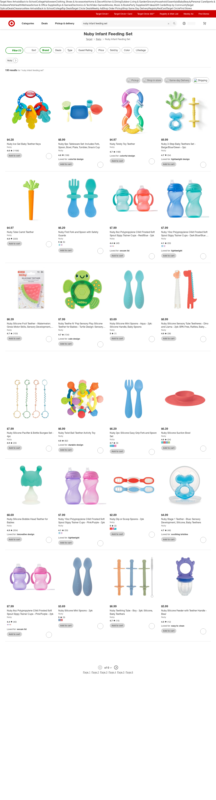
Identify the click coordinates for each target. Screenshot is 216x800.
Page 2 (95, 672)
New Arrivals (31, 8)
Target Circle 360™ (145, 14)
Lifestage (141, 50)
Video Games (98, 5)
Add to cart (14, 155)
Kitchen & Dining (112, 1)
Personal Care (198, 1)
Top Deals (67, 8)
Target (89, 39)
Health (17, 5)
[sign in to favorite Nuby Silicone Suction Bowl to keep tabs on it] (203, 448)
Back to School (28, 1)
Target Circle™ (102, 14)
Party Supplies (137, 5)
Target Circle (173, 8)
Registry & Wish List (169, 14)
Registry (152, 8)
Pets (12, 5)
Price (101, 50)
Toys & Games (64, 5)
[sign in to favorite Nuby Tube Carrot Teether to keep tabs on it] (49, 244)
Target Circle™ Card (123, 14)
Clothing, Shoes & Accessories (72, 1)
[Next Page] (208, 50)
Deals (11, 8)
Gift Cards (160, 5)
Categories (28, 23)
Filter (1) (16, 50)
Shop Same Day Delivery (135, 8)
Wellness (26, 5)
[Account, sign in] (190, 23)
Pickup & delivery (64, 23)
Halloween (50, 1)
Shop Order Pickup (112, 8)
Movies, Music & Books (117, 5)
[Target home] (11, 23)
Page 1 (86, 672)
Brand (45, 50)
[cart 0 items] (204, 23)
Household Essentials (166, 1)
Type (69, 50)
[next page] (116, 667)
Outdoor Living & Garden (134, 1)
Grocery (151, 1)
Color (127, 50)
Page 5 (120, 672)
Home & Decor (95, 1)
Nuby (9, 147)
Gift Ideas (150, 5)
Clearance (19, 8)
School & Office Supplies (44, 5)
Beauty (187, 1)
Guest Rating (85, 50)
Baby (181, 1)
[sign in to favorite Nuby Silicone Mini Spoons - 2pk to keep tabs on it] (100, 626)
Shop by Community (176, 5)
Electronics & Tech (81, 5)
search (174, 23)
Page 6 (129, 672)
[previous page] (100, 667)
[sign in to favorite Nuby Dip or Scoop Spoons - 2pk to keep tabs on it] (152, 535)
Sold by (114, 50)
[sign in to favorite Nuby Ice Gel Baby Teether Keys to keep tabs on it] (49, 156)
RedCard (161, 8)
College (40, 1)
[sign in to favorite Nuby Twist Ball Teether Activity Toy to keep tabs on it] (100, 450)
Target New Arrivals (10, 1)
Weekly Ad (97, 8)
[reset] (168, 23)
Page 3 (103, 672)
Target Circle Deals (82, 8)
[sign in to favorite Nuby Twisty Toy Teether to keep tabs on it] (152, 161)
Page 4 (112, 672)
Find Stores (186, 8)
